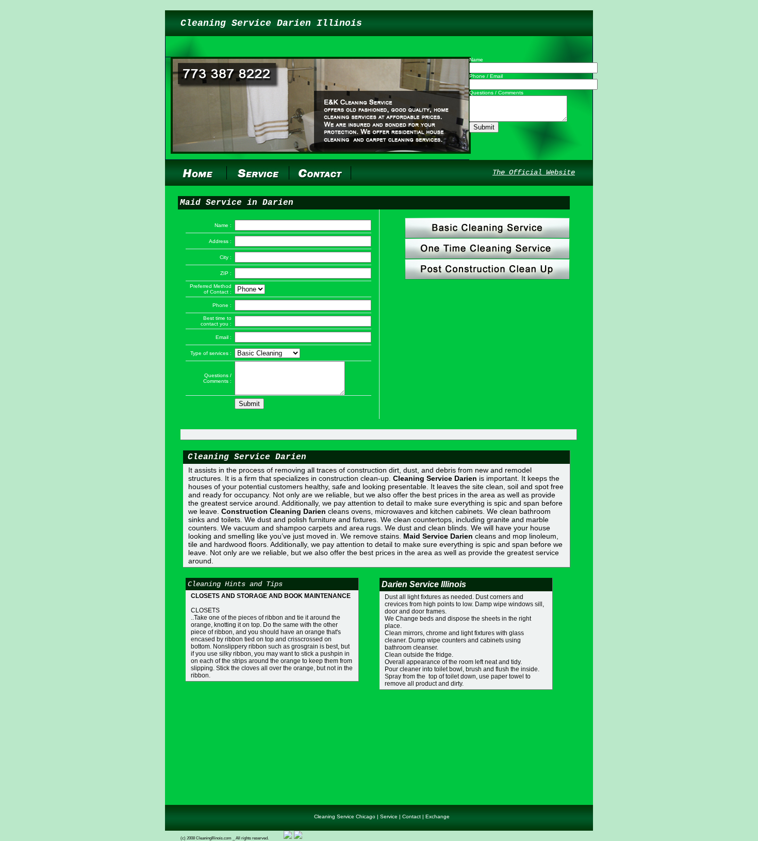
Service (389, 816)
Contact (411, 816)
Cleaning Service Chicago (344, 816)
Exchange (437, 816)
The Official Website (533, 172)
